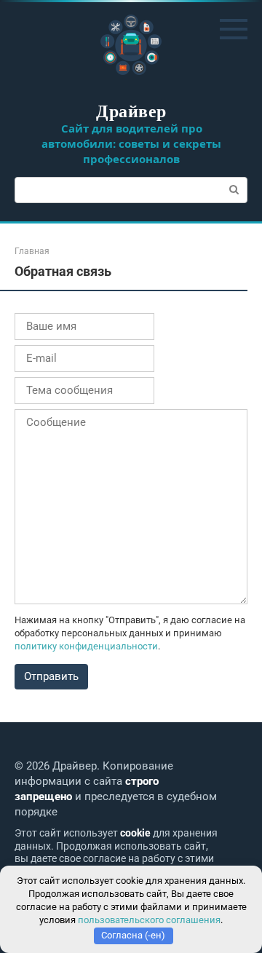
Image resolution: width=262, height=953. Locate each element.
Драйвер (131, 110)
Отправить (51, 676)
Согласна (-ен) (133, 935)
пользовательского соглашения (149, 919)
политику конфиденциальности (86, 646)
